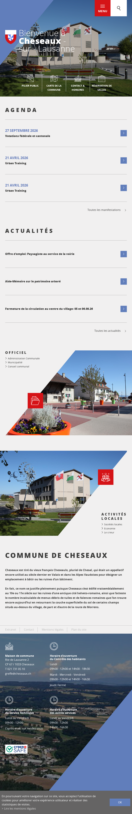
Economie (109, 528)
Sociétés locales (113, 524)
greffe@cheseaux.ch (18, 673)
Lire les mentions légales (20, 808)
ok (120, 802)
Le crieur (109, 532)
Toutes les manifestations (104, 210)
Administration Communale (24, 358)
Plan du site (78, 629)
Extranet (10, 629)
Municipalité (15, 362)
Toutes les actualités (107, 331)
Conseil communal (18, 366)
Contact (29, 629)
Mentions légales (53, 629)
